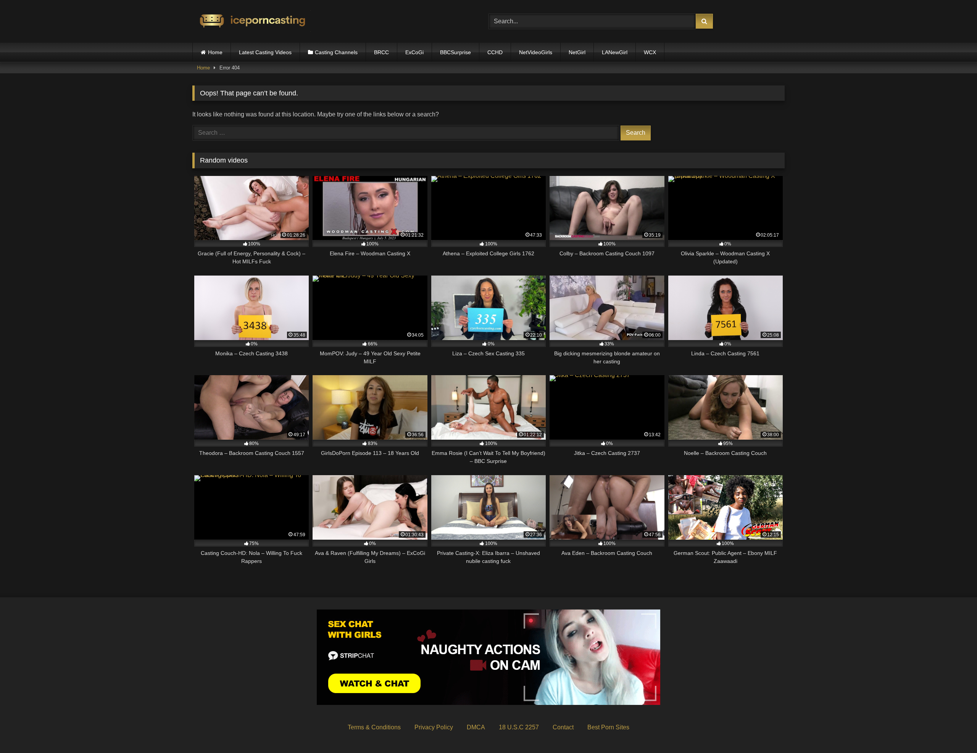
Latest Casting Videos (265, 52)
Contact (563, 727)
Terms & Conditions (374, 727)
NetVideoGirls (535, 52)
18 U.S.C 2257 (519, 727)
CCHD (495, 52)
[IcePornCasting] (251, 21)
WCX (650, 52)
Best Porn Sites (608, 727)
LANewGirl (614, 52)
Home (215, 52)
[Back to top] (953, 730)
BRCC (381, 52)
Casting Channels (336, 52)
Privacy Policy (433, 727)
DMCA (476, 727)
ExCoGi (414, 52)
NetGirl (577, 52)
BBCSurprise (455, 52)
